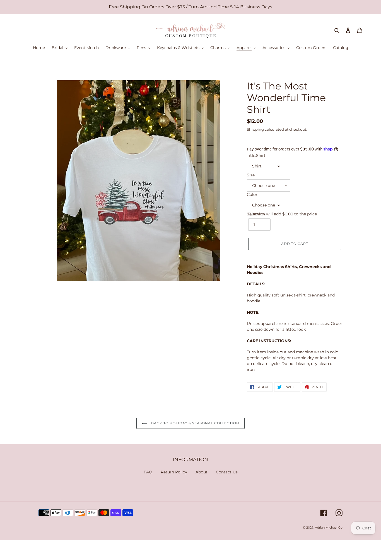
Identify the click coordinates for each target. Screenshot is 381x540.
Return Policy (174, 472)
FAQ (148, 472)
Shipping (255, 129)
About (202, 472)
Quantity (256, 214)
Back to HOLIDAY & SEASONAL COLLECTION (194, 423)
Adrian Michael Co (329, 527)
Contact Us (227, 472)
